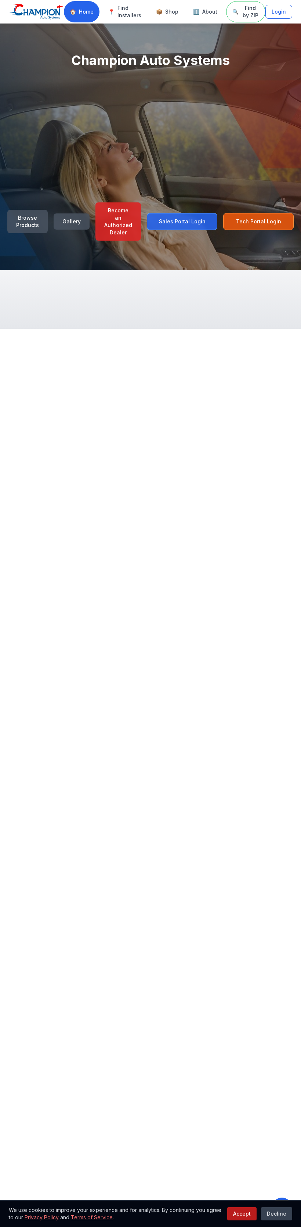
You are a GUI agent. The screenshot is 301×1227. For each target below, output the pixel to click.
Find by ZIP (245, 11)
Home (82, 11)
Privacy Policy (42, 1217)
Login (279, 11)
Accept (242, 1213)
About (205, 11)
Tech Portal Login (258, 221)
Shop (167, 11)
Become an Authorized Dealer (118, 221)
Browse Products (27, 221)
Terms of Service (92, 1217)
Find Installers (124, 11)
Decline (276, 1213)
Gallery (71, 221)
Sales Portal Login (182, 221)
